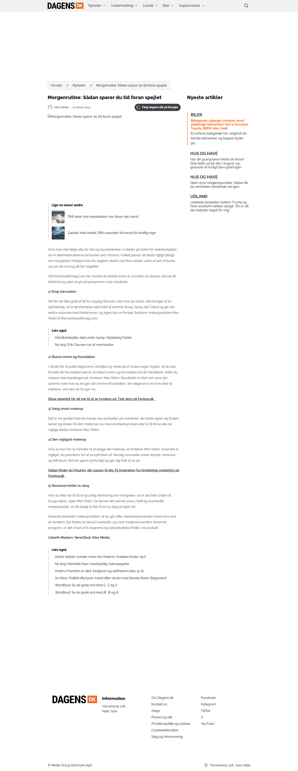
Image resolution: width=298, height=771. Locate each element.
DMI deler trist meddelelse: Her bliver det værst (103, 217)
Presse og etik (161, 717)
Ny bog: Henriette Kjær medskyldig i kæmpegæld (92, 564)
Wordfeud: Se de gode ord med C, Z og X (86, 585)
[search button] (246, 6)
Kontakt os (159, 704)
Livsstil (148, 5)
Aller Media (61, 107)
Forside (56, 85)
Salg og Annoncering (167, 737)
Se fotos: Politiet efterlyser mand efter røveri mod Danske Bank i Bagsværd (110, 578)
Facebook (208, 698)
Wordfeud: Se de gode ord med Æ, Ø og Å (86, 592)
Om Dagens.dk (162, 698)
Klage (155, 711)
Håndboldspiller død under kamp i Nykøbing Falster (93, 338)
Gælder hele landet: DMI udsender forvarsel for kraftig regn (112, 233)
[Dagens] (66, 5)
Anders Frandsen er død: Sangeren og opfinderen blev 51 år (99, 571)
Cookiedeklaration (164, 730)
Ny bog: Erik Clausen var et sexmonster (84, 345)
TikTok (205, 711)
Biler (166, 5)
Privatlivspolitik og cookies (171, 724)
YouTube (207, 724)
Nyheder (94, 5)
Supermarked (189, 5)
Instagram (208, 704)
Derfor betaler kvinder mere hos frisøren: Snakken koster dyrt (100, 557)
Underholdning (122, 5)
